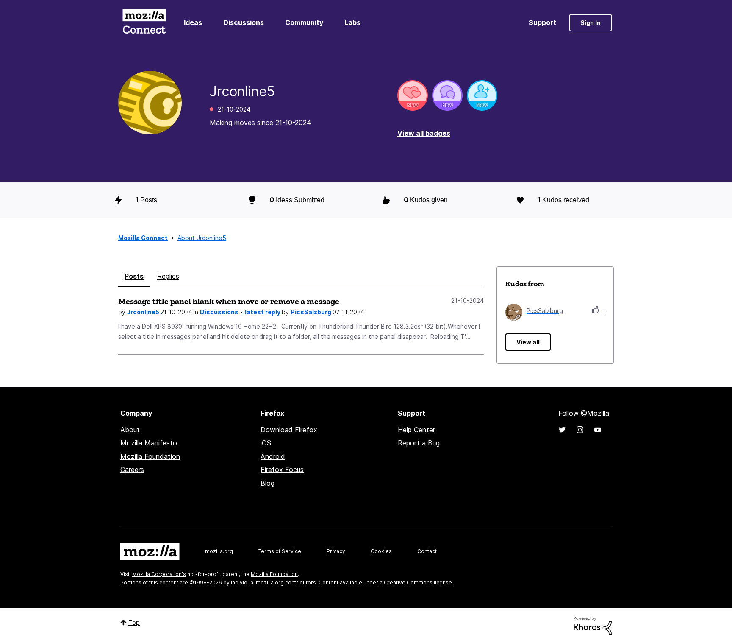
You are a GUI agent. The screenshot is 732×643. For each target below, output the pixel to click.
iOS (266, 443)
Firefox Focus (282, 469)
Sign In (590, 22)
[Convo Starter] (447, 95)
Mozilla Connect (144, 22)
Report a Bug (419, 443)
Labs (352, 22)
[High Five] (412, 95)
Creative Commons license (418, 582)
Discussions (243, 22)
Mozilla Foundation (150, 456)
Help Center (416, 429)
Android (273, 456)
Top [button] (134, 622)
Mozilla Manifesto (148, 443)
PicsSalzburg (312, 312)
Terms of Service (279, 551)
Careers (132, 469)
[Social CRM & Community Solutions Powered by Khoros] (593, 625)
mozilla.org (219, 551)
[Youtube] (598, 429)
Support (542, 22)
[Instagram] (580, 429)
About (130, 429)
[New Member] (482, 95)
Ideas (193, 22)
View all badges (423, 133)
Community (304, 22)
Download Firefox (289, 429)
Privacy (336, 551)
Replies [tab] (168, 276)
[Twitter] (562, 429)
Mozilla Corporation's (159, 574)
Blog (267, 483)
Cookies (381, 551)
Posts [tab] (134, 276)
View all (528, 342)
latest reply (263, 312)
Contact (427, 551)
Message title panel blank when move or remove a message (228, 301)
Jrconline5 (144, 312)
